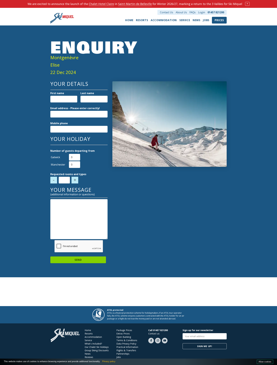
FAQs (192, 12)
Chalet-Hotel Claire (101, 4)
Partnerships (122, 353)
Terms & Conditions (126, 340)
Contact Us (166, 12)
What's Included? (93, 343)
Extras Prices (123, 333)
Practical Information (127, 347)
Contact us (153, 333)
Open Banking (123, 336)
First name (57, 93)
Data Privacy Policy (126, 343)
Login (201, 12)
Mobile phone (59, 123)
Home (129, 20)
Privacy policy (108, 361)
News (196, 20)
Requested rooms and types (68, 174)
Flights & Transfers (126, 350)
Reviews (89, 357)
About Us (181, 12)
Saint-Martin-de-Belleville (135, 4)
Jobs (206, 20)
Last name (87, 93)
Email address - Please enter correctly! (75, 108)
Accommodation (164, 20)
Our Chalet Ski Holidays (97, 347)
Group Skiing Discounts (97, 350)
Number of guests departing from (72, 151)
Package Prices (124, 330)
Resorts (142, 20)
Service (184, 20)
